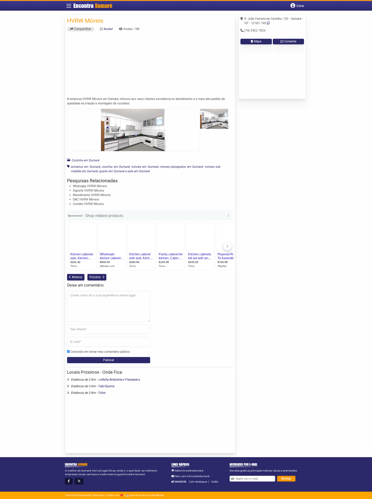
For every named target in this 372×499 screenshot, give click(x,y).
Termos (70, 495)
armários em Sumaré (85, 167)
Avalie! (108, 29)
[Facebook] (69, 481)
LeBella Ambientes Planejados (119, 379)
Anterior (77, 277)
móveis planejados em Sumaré (181, 167)
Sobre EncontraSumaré (189, 470)
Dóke (102, 393)
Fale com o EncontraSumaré (192, 476)
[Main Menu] (69, 6)
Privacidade (83, 495)
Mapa (257, 41)
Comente (290, 41)
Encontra (92, 5)
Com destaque (198, 481)
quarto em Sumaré (111, 171)
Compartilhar (82, 29)
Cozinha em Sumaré (85, 160)
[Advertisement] (150, 66)
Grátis (214, 481)
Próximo (95, 277)
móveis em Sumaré (144, 167)
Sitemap (98, 495)
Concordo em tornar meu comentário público (100, 352)
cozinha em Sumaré (115, 167)
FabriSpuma (106, 386)
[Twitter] (79, 481)
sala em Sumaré (138, 171)
